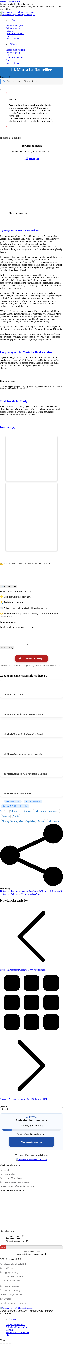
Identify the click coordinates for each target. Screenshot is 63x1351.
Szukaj (3, 1106)
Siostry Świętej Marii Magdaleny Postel (23, 821)
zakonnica (53, 821)
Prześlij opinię (7, 647)
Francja (6, 816)
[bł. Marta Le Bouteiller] (17, 477)
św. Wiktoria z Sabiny (10, 1290)
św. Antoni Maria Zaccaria (12, 1276)
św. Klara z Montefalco (11, 1178)
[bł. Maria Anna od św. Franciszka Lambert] (12, 766)
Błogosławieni (12, 801)
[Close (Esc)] (1, 1343)
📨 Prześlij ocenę (8, 586)
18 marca (15, 811)
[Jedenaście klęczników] (9, 1208)
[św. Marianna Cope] (12, 687)
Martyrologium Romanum (39, 151)
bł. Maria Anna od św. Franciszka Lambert (25, 774)
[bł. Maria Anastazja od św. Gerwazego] (12, 746)
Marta (16, 816)
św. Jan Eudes (6, 1268)
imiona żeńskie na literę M (15, 806)
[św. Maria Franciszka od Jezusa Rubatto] (12, 707)
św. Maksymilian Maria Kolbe (14, 1264)
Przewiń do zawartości (10, 1)
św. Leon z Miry (7, 1174)
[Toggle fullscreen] (7, 1343)
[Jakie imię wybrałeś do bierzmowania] (9, 1226)
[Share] (4, 1343)
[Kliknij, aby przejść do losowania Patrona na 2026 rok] (31, 1159)
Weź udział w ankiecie (31, 1142)
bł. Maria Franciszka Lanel (17, 793)
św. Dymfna (5, 1299)
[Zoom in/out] (10, 1343)
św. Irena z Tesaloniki (10, 1286)
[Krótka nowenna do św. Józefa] (27, 1226)
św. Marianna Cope (13, 694)
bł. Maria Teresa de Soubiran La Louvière (25, 734)
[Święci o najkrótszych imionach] (27, 1208)
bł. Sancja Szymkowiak (11, 1294)
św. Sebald (5, 1170)
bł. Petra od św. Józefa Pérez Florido (17, 1186)
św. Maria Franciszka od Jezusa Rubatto (24, 714)
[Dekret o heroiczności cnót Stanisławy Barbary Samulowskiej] (45, 1208)
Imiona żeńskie (33, 801)
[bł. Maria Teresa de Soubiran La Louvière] (12, 727)
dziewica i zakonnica (47, 811)
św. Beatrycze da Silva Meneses (15, 1182)
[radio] (34, 568)
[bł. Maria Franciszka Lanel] (12, 786)
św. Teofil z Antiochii (10, 1280)
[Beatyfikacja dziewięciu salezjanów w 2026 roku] (45, 1226)
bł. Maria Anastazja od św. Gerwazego (23, 754)
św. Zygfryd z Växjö (9, 1272)
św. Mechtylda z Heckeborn (13, 1303)
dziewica (28, 811)
